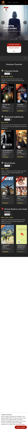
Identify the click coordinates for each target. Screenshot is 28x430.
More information (20, 424)
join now (15, 2)
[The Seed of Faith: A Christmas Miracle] (7, 234)
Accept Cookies (20, 427)
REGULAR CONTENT (14, 48)
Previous (3, 22)
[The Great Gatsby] (22, 139)
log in (9, 2)
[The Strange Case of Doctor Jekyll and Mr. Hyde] (7, 139)
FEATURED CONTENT (14, 44)
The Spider (20, 104)
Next (25, 22)
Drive (3, 196)
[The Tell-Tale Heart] (7, 94)
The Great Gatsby (20, 151)
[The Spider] (22, 94)
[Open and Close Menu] (26, 2)
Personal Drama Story (21, 197)
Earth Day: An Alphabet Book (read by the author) (21, 248)
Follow (7, 73)
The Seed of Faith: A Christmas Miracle (5, 248)
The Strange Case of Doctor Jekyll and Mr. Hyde (7, 152)
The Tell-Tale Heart (6, 105)
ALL (14, 51)
